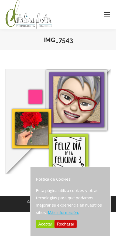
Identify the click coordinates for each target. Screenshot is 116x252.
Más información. (63, 212)
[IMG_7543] (58, 121)
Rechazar (65, 224)
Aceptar (45, 224)
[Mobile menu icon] (107, 14)
